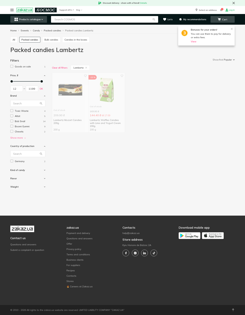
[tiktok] (153, 253)
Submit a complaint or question (27, 249)
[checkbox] (11, 66)
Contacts (71, 275)
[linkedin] (144, 253)
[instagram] (135, 253)
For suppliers (73, 265)
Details (143, 3)
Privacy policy (73, 249)
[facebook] (125, 253)
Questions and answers (23, 244)
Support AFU (65, 10)
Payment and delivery (78, 233)
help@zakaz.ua (131, 233)
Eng (78, 10)
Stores (70, 281)
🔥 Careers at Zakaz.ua (79, 286)
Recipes (70, 270)
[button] (206, 10)
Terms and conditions (78, 254)
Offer (69, 243)
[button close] (233, 3)
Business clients (75, 259)
